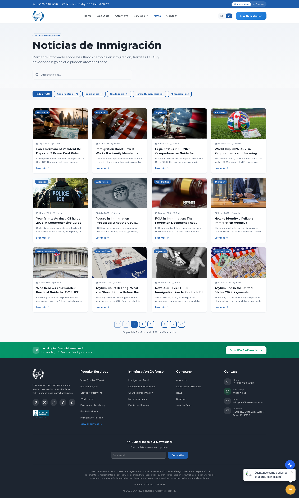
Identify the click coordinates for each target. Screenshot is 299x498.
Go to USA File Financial (244, 350)
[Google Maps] (72, 402)
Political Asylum (89, 386)
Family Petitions (89, 411)
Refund (161, 484)
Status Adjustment (91, 392)
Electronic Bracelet (139, 405)
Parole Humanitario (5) (149, 93)
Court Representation (140, 392)
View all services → (91, 423)
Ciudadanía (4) (119, 93)
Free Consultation (251, 15)
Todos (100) (42, 93)
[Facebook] (36, 402)
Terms (149, 484)
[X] (45, 402)
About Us (103, 16)
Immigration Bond (138, 380)
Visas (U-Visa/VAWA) (92, 380)
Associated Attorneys (188, 386)
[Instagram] (54, 402)
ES (221, 16)
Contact (172, 16)
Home (88, 16)
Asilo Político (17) (67, 93)
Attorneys (121, 16)
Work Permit (87, 399)
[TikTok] (63, 402)
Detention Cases (137, 399)
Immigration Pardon (91, 417)
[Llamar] (290, 465)
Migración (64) (180, 93)
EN (229, 16)
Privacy (138, 484)
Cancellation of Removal (142, 386)
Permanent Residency (92, 405)
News (157, 16)
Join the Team (184, 405)
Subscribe (178, 455)
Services (139, 16)
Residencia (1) (93, 93)
